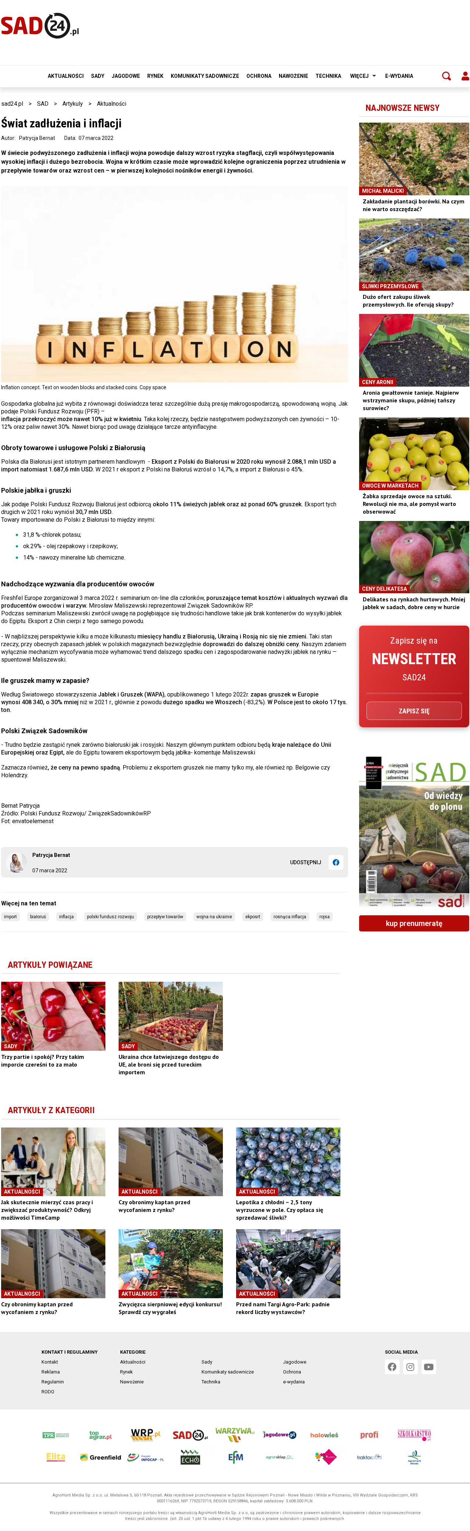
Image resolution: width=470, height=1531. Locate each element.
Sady (97, 76)
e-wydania (399, 76)
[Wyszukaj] (446, 76)
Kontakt (49, 1362)
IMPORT (10, 916)
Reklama (50, 1372)
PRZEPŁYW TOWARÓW (165, 916)
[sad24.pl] (40, 25)
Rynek (155, 76)
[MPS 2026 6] (414, 833)
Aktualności (66, 76)
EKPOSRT (252, 916)
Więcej (359, 76)
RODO (47, 1391)
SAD (42, 103)
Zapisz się (414, 711)
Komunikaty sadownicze (205, 76)
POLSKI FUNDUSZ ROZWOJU (110, 916)
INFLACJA (66, 916)
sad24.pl (12, 103)
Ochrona (258, 76)
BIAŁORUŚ (38, 916)
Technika (328, 76)
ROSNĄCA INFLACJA (290, 916)
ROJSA (324, 916)
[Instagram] (410, 1367)
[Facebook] (336, 862)
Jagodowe (126, 76)
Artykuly (72, 103)
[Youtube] (429, 1367)
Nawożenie (293, 76)
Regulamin (52, 1382)
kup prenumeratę (414, 923)
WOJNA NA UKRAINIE (214, 916)
